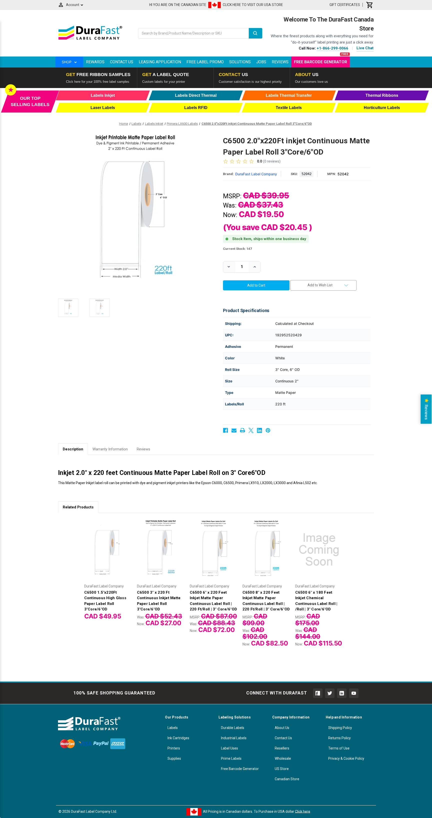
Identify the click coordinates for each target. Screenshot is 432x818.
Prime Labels (231, 758)
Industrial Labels (233, 738)
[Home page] (90, 40)
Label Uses (229, 748)
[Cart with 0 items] (370, 5)
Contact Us (121, 62)
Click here (302, 811)
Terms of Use (339, 748)
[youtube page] (353, 693)
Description (73, 449)
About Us (282, 728)
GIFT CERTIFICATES (345, 5)
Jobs (261, 62)
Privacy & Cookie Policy (346, 758)
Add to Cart (160, 554)
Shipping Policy (340, 728)
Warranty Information (110, 449)
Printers (174, 748)
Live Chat (365, 48)
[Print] (242, 430)
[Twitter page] (329, 693)
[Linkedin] (259, 430)
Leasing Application (160, 62)
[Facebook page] (317, 693)
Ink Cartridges (178, 738)
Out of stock (108, 554)
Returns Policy (339, 738)
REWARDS (95, 62)
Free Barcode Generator (320, 62)
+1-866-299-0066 (332, 48)
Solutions (240, 62)
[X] (251, 430)
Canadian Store (287, 779)
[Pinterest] (268, 430)
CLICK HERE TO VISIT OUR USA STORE (253, 5)
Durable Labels (232, 728)
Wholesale (283, 758)
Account (72, 5)
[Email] (234, 430)
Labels (173, 728)
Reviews (280, 62)
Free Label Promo (205, 62)
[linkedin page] (341, 693)
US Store (282, 769)
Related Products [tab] (78, 507)
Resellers (282, 748)
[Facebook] (225, 430)
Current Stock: (237, 249)
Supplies (174, 758)
